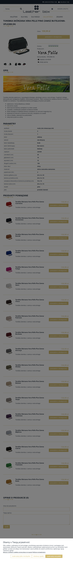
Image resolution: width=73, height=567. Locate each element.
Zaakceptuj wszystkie (54, 556)
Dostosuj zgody (38, 556)
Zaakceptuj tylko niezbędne (21, 556)
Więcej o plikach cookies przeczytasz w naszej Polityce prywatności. (24, 552)
